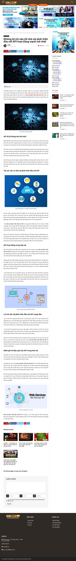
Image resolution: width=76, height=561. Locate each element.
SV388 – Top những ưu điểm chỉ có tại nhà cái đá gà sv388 (10, 444)
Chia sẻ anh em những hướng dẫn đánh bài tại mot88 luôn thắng (67, 135)
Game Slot (30, 522)
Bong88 (59, 62)
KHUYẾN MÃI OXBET (56, 522)
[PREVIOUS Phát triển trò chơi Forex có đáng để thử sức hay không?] (1, 557)
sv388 (56, 86)
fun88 (57, 76)
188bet (59, 79)
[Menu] (3, 2)
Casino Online (30, 520)
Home (5, 32)
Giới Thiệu (16, 559)
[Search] (72, 2)
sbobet (58, 84)
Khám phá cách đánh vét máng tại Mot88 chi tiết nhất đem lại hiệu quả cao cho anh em (10, 462)
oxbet (8, 45)
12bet (57, 67)
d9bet (58, 70)
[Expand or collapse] (47, 87)
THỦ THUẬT (9, 32)
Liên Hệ (29, 559)
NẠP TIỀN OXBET (56, 524)
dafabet (58, 65)
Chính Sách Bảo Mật (23, 559)
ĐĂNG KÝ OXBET (56, 520)
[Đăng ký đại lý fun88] (20, 11)
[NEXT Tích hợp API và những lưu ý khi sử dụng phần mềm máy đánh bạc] (74, 557)
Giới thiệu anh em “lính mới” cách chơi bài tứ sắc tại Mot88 (40, 444)
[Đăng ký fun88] (63, 41)
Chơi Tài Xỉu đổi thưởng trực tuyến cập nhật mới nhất (26, 444)
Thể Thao (30, 524)
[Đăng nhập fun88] (56, 22)
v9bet (57, 82)
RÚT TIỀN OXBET (56, 527)
